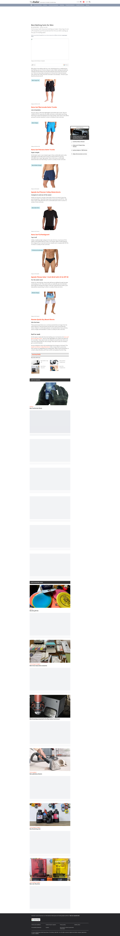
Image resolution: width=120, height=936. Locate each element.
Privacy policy (63, 924)
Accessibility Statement (36, 927)
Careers (47, 927)
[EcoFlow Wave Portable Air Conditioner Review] (79, 134)
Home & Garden (38, 5)
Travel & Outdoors (70, 5)
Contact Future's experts (51, 924)
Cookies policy (77, 924)
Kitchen (45, 5)
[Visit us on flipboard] (83, 2)
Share (34, 64)
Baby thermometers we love (80, 154)
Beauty (87, 5)
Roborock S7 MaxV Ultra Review (79, 146)
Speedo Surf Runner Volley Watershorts (46, 192)
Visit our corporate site (74, 915)
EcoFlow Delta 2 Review (79, 141)
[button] (88, 1)
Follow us (66, 64)
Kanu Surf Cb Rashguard (40, 234)
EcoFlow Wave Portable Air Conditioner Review (79, 137)
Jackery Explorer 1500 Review (80, 150)
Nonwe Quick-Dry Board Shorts (42, 319)
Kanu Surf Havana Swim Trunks (43, 150)
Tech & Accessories (53, 5)
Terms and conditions (36, 924)
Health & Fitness (80, 5)
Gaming (62, 5)
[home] (31, 5)
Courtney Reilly (35, 27)
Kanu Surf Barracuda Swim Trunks (44, 107)
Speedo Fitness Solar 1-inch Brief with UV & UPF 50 (49, 277)
